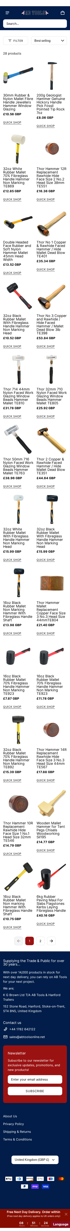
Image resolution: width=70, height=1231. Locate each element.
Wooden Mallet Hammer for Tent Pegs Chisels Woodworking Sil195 (51, 830)
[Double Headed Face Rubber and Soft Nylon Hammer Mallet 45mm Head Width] (18, 222)
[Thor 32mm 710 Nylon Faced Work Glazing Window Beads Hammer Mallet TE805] (52, 369)
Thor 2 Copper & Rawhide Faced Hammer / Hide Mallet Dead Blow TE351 (51, 466)
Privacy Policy (13, 1124)
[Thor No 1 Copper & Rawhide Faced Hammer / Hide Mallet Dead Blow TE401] (52, 222)
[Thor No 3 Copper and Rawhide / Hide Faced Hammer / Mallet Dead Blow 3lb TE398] (52, 296)
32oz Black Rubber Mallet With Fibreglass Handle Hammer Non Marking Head (16, 324)
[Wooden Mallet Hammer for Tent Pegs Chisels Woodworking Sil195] (52, 803)
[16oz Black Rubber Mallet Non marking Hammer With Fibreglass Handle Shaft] (18, 877)
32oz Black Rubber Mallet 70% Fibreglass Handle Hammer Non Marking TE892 (16, 758)
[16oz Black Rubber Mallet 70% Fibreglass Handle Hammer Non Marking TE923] (18, 656)
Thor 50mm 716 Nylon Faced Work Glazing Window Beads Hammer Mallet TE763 (18, 466)
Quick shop (12, 122)
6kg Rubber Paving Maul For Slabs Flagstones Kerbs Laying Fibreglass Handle (51, 904)
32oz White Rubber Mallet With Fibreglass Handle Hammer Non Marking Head (16, 538)
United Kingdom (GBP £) (32, 1159)
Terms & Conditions (17, 1139)
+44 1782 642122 (22, 1029)
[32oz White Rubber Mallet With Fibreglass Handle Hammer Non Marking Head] (18, 509)
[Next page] (51, 941)
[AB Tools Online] (35, 12)
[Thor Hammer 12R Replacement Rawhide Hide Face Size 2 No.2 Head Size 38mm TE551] (52, 149)
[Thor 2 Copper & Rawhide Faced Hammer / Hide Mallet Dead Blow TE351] (52, 439)
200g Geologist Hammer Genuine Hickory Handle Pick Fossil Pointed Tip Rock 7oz (51, 104)
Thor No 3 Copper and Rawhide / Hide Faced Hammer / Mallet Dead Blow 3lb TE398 (52, 324)
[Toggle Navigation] (7, 13)
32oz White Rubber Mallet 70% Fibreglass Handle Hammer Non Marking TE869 (16, 177)
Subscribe (35, 1091)
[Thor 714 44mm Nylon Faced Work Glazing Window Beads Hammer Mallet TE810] (18, 369)
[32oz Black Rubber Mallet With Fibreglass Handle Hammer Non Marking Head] (18, 296)
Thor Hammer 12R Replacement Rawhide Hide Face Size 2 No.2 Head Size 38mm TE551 (51, 177)
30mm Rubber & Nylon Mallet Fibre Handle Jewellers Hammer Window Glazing (18, 102)
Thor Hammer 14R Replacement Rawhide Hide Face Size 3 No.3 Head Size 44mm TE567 (52, 758)
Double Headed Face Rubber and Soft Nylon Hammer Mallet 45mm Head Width (17, 251)
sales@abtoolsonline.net (27, 1037)
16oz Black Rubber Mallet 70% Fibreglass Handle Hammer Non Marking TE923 (16, 685)
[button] (35, 23)
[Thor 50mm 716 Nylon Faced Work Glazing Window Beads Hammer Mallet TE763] (18, 439)
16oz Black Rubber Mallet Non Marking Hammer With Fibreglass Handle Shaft (17, 611)
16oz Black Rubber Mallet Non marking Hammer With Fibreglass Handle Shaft (17, 905)
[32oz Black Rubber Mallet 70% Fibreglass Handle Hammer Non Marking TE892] (18, 730)
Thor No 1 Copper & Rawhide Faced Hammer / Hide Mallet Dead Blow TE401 (51, 249)
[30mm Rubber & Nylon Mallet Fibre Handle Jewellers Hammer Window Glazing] (18, 75)
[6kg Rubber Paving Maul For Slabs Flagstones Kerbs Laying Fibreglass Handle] (52, 877)
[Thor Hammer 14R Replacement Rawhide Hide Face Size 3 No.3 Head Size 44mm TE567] (52, 730)
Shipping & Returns (17, 1132)
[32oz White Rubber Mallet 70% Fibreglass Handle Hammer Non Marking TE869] (18, 149)
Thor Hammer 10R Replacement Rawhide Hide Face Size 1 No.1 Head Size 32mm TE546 (18, 832)
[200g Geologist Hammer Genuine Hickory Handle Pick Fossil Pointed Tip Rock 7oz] (52, 75)
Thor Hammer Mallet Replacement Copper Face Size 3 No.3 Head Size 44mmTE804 (51, 611)
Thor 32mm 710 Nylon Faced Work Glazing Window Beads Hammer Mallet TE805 (52, 396)
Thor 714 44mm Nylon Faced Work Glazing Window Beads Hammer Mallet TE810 (18, 396)
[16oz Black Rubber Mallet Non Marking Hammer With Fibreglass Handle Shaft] (18, 583)
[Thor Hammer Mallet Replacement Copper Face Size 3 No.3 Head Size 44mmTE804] (52, 583)
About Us (10, 1116)
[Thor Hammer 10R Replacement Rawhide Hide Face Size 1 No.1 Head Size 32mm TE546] (18, 803)
